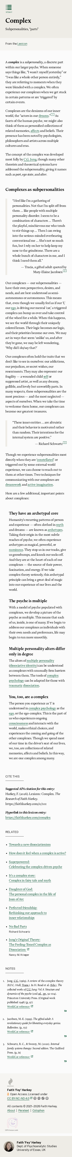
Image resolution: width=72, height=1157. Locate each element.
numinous (16, 550)
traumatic (15, 685)
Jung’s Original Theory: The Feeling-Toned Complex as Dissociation (30, 945)
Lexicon (22, 43)
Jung (30, 159)
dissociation (31, 685)
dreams (44, 116)
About (11, 1110)
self (46, 376)
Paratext (23, 1110)
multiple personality (40, 661)
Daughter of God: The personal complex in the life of (32, 894)
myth (59, 525)
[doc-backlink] (37, 1011)
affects (35, 131)
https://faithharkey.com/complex (28, 817)
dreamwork (13, 485)
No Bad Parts (18, 926)
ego (13, 308)
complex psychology (42, 708)
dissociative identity (23, 665)
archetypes (55, 530)
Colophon (39, 1110)
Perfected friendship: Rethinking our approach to (28, 913)
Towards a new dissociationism (30, 844)
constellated (45, 460)
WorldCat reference (18, 1007)
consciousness (18, 723)
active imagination (40, 485)
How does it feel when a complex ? (37, 853)
